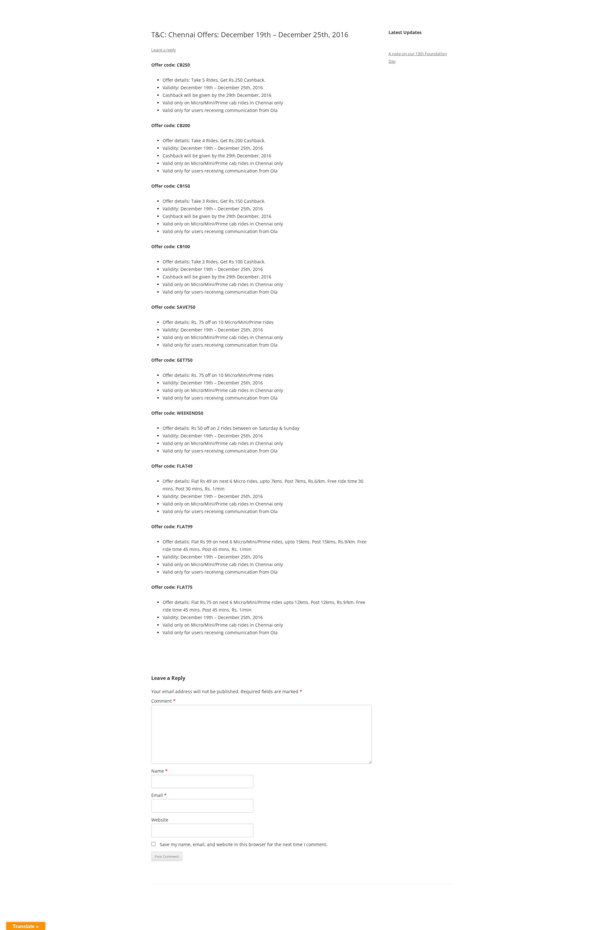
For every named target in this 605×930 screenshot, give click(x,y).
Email (159, 795)
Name (159, 771)
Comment (163, 701)
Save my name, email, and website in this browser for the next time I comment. (243, 844)
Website (159, 820)
